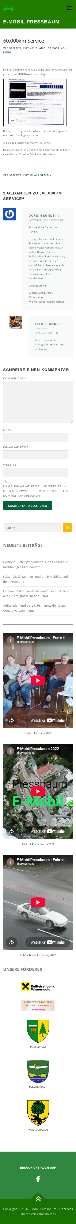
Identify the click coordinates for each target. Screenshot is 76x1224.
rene (7, 52)
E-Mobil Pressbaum (31, 21)
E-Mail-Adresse (17, 447)
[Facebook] (38, 1179)
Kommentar (14, 378)
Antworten (58, 220)
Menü (68, 8)
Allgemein (43, 175)
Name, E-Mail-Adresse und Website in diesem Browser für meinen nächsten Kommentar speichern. (36, 490)
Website (9, 464)
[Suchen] (67, 527)
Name (9, 430)
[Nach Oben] (38, 1199)
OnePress (66, 1209)
